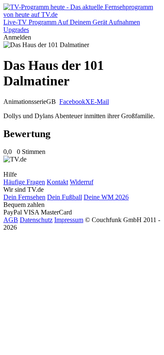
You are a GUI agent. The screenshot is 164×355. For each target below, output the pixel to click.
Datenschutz (36, 219)
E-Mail (99, 101)
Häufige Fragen (24, 181)
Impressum (68, 219)
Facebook (72, 101)
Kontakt (57, 181)
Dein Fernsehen (24, 197)
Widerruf (81, 181)
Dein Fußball (64, 197)
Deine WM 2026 (106, 197)
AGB (10, 219)
